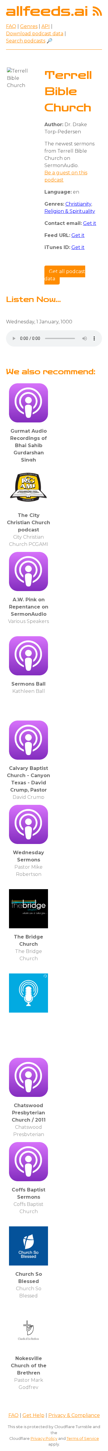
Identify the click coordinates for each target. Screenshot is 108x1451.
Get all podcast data (64, 275)
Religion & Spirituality (69, 211)
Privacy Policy (44, 1438)
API (45, 26)
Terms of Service (83, 1438)
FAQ (11, 26)
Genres (29, 26)
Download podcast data (34, 33)
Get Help (33, 1415)
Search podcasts (25, 41)
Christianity (78, 204)
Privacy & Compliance (74, 1415)
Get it (89, 223)
